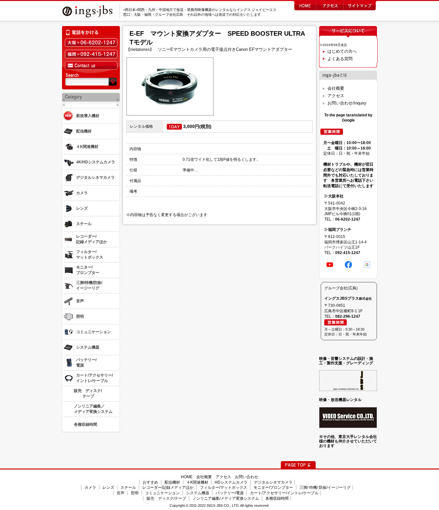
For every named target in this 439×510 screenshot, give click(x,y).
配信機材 (172, 482)
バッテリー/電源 (230, 493)
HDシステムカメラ (231, 482)
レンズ (108, 487)
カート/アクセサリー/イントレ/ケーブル (284, 493)
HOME (187, 477)
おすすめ (150, 482)
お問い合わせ (246, 477)
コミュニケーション (162, 493)
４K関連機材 (197, 482)
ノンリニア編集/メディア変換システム (226, 498)
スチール (128, 487)
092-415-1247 (347, 252)
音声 (120, 493)
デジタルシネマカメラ (273, 482)
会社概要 (335, 88)
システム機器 (197, 493)
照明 (135, 493)
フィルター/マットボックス (223, 487)
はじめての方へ (342, 51)
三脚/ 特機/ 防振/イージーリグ (325, 487)
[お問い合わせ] (91, 65)
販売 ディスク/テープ (166, 498)
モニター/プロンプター (273, 487)
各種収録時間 (277, 498)
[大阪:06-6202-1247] (91, 42)
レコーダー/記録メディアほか (167, 487)
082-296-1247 (347, 316)
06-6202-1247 (347, 219)
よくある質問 (340, 58)
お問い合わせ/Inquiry (346, 103)
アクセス (335, 95)
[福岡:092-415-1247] (91, 54)
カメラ (90, 487)
